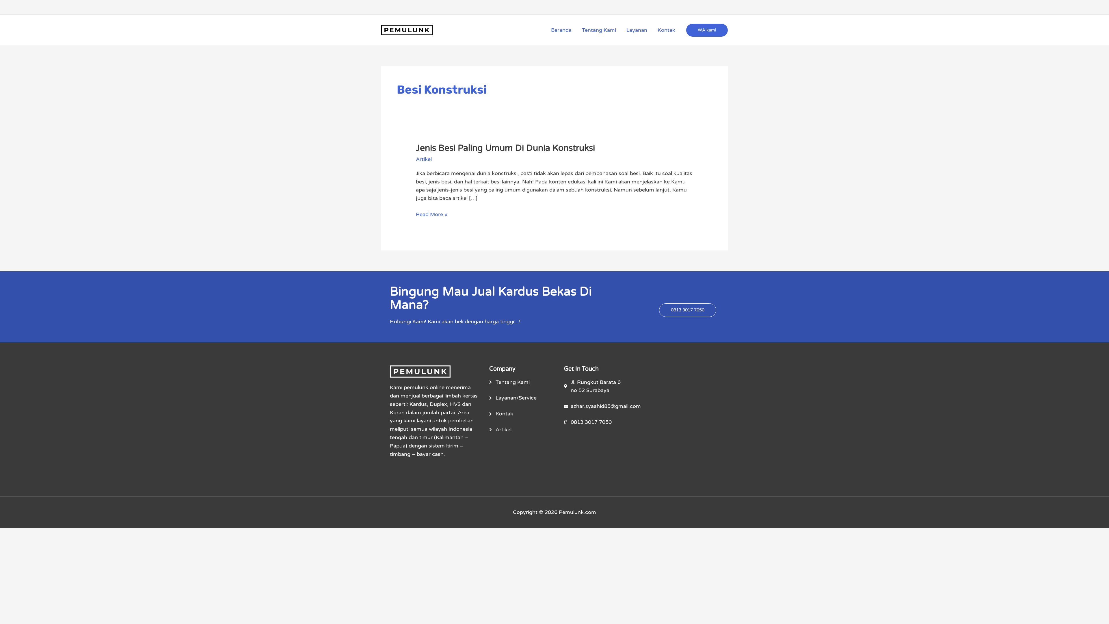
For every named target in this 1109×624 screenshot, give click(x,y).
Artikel (424, 159)
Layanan (636, 30)
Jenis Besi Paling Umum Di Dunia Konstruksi (505, 148)
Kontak (666, 30)
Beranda (561, 30)
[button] (707, 30)
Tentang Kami (599, 30)
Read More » (432, 214)
